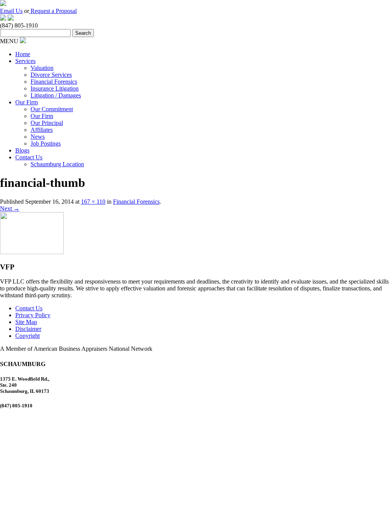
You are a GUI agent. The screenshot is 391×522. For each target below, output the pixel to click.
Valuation (42, 68)
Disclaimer (28, 329)
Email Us (11, 11)
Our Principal (47, 123)
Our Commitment (52, 109)
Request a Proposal (53, 11)
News (38, 136)
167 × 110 (93, 201)
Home (22, 54)
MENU (9, 41)
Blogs (22, 150)
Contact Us (28, 157)
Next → (9, 208)
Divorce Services (51, 74)
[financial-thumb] (32, 252)
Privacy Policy (32, 315)
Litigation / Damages (56, 95)
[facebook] (3, 18)
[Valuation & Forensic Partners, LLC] (3, 4)
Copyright (27, 335)
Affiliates (42, 129)
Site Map (26, 322)
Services (25, 61)
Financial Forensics (54, 81)
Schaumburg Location (57, 164)
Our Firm (26, 102)
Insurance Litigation (55, 88)
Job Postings (46, 143)
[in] (11, 18)
